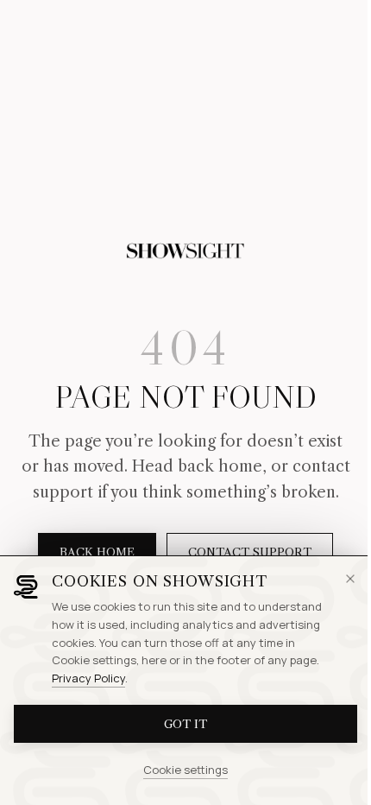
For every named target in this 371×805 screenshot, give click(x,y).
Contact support (249, 552)
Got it (185, 724)
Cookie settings (185, 769)
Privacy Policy (88, 678)
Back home (97, 552)
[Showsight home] (185, 251)
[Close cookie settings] (350, 578)
